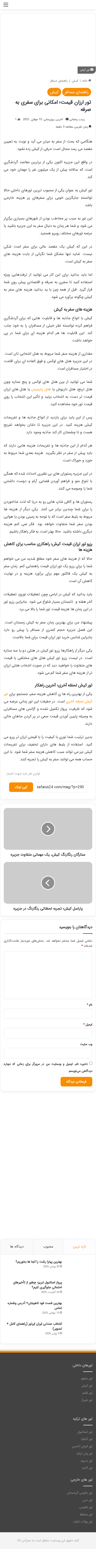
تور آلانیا (87, 1468)
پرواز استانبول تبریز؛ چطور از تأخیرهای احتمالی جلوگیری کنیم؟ (37, 1285)
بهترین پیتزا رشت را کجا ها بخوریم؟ (39, 1261)
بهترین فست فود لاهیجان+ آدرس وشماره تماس (35, 1306)
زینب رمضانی (77, 119)
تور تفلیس (86, 1507)
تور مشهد (87, 1378)
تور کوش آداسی (82, 1446)
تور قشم (87, 1392)
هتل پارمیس (41, 389)
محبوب (48, 1246)
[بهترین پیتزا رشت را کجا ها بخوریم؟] (78, 1268)
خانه (85, 80)
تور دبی (87, 1500)
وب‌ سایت (86, 1044)
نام (89, 1004)
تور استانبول (85, 1432)
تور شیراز (87, 1400)
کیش (75, 80)
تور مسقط (86, 1514)
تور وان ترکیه (84, 1453)
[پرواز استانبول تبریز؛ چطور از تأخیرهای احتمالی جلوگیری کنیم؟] (78, 1288)
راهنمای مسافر (59, 80)
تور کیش (87, 1385)
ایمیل (87, 1024)
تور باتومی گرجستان (80, 1492)
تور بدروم (87, 1460)
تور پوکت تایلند (83, 1521)
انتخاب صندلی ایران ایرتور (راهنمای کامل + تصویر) (34, 1326)
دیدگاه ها (17, 1246)
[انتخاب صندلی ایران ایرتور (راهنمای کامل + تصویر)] (78, 1330)
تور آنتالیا (87, 1439)
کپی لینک (21, 787)
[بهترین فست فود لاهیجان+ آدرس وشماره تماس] (78, 1309)
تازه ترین (79, 1246)
